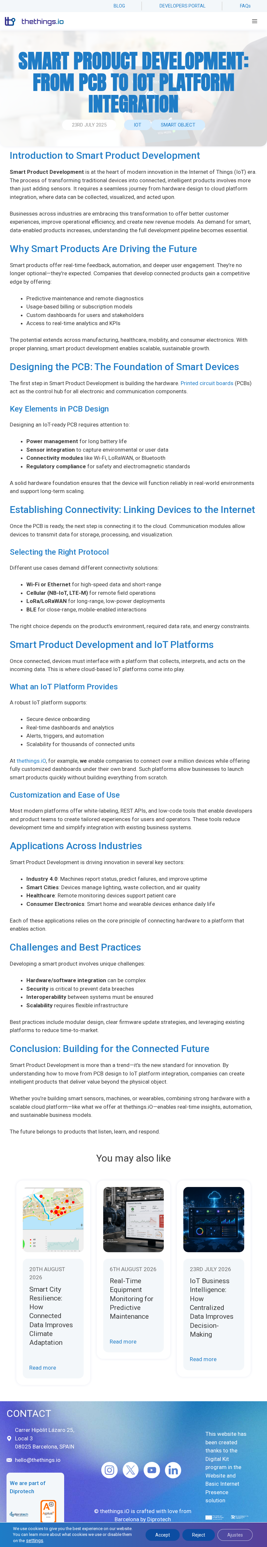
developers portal (182, 5)
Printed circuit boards (207, 383)
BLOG (119, 5)
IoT (137, 125)
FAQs (245, 5)
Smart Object (178, 125)
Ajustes (235, 1535)
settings (34, 1540)
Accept (162, 1535)
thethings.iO (30, 761)
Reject (198, 1535)
